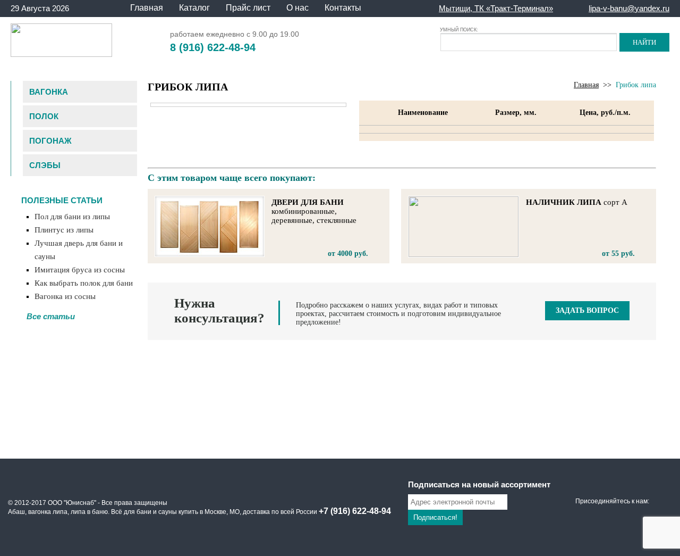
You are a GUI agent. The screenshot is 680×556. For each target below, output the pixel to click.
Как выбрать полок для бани (84, 283)
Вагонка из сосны (65, 296)
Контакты (343, 7)
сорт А (576, 202)
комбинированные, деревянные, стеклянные (313, 211)
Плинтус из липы (64, 230)
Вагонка (48, 91)
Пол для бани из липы (72, 216)
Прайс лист (248, 7)
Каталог (194, 7)
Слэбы (45, 165)
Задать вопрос (587, 310)
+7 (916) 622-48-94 (355, 511)
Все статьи (51, 316)
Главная (146, 7)
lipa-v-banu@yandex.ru (629, 8)
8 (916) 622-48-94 (213, 47)
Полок (43, 116)
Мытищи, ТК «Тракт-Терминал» (496, 8)
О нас (297, 7)
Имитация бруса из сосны (80, 269)
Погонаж (50, 140)
